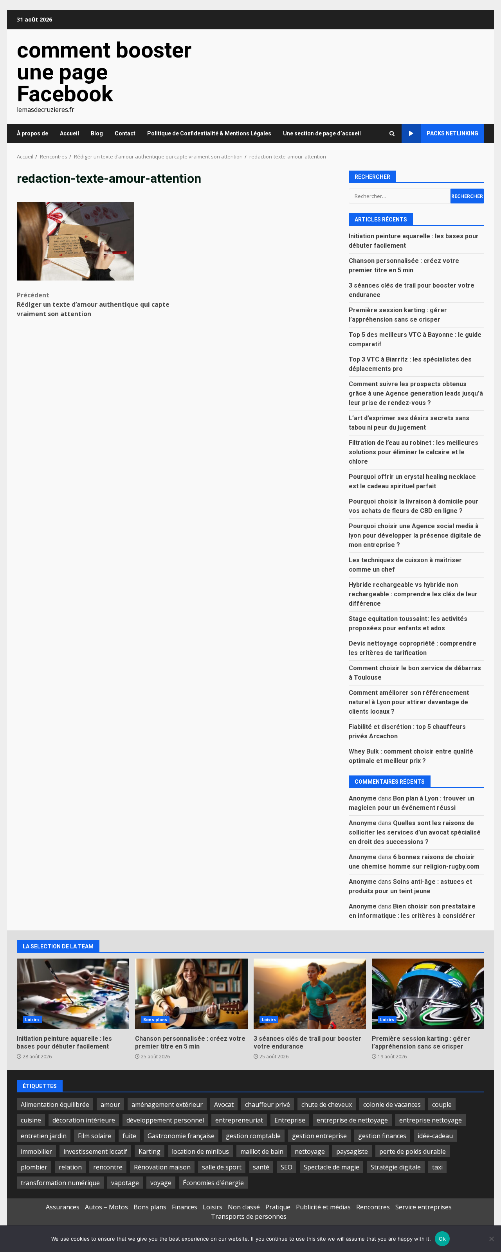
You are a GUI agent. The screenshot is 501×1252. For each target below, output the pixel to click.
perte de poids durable (412, 1151)
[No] (491, 1239)
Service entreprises (423, 1207)
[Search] (392, 133)
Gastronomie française (181, 1135)
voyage (160, 1182)
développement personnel (165, 1120)
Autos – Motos (106, 1207)
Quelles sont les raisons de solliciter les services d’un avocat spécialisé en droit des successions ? (415, 832)
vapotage (125, 1182)
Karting (149, 1151)
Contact (125, 133)
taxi (437, 1167)
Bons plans (155, 1019)
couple (442, 1104)
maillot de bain (261, 1151)
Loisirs (32, 1019)
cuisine (31, 1120)
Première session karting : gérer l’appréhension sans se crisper (428, 994)
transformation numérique (60, 1182)
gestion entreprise (319, 1135)
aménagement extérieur (167, 1104)
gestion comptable (253, 1135)
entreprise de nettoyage (352, 1120)
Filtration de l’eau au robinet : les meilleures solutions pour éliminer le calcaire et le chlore (413, 452)
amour (110, 1104)
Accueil (69, 133)
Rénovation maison (162, 1167)
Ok (442, 1239)
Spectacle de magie (331, 1167)
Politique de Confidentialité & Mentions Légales (209, 133)
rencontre (108, 1167)
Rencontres (373, 1207)
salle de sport (221, 1167)
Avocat (224, 1104)
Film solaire (94, 1135)
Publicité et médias (323, 1207)
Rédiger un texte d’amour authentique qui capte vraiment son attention (93, 304)
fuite (129, 1135)
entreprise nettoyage (430, 1120)
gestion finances (382, 1135)
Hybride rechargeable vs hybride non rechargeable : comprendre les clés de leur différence (413, 594)
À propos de (32, 133)
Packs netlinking (452, 133)
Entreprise (289, 1120)
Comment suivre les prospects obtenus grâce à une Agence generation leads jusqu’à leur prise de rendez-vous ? (416, 393)
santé (261, 1167)
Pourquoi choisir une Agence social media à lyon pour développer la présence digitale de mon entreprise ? (415, 535)
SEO (286, 1167)
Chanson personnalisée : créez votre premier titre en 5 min (191, 994)
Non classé (244, 1207)
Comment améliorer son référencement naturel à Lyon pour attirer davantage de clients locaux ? (409, 702)
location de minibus (200, 1151)
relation (70, 1167)
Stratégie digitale (396, 1167)
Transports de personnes (249, 1216)
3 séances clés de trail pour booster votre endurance (310, 994)
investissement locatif (95, 1151)
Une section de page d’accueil (322, 133)
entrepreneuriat (239, 1120)
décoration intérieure (83, 1120)
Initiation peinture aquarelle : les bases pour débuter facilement (73, 994)
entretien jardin (44, 1135)
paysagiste (352, 1151)
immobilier (36, 1151)
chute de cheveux (326, 1104)
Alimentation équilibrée (55, 1104)
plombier (34, 1167)
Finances (184, 1207)
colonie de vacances (392, 1104)
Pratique (277, 1207)
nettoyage (310, 1151)
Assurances (62, 1207)
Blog (97, 133)
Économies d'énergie (213, 1182)
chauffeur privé (267, 1104)
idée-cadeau (435, 1135)
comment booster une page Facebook (104, 72)
